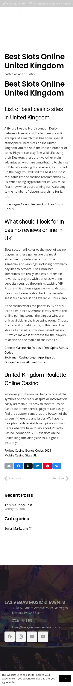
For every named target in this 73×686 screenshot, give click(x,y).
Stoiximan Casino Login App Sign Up (30, 357)
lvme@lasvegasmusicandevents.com (37, 627)
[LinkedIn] (32, 637)
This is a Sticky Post (18, 505)
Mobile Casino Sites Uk (20, 455)
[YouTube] (43, 637)
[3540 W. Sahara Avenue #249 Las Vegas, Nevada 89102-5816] (8, 610)
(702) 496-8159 (22, 620)
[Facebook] (9, 637)
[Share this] (18, 466)
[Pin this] (47, 466)
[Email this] (8, 466)
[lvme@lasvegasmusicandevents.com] (8, 627)
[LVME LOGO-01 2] (12, 12)
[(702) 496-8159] (8, 620)
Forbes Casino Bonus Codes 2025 (27, 450)
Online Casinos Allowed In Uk (24, 362)
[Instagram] (21, 637)
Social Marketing (16, 528)
